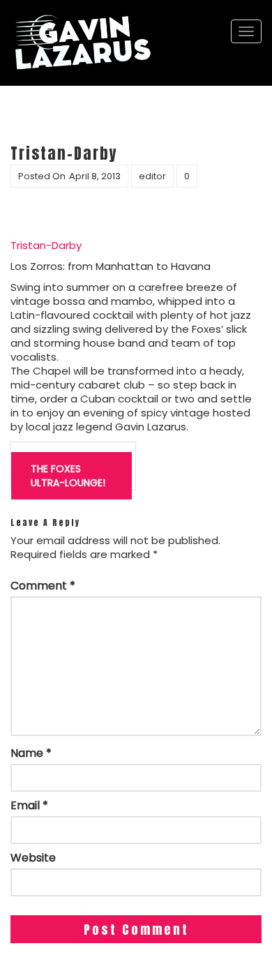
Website (33, 858)
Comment (42, 586)
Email (29, 806)
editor (152, 176)
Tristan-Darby (46, 245)
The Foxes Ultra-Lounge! (68, 476)
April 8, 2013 (95, 176)
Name (31, 753)
